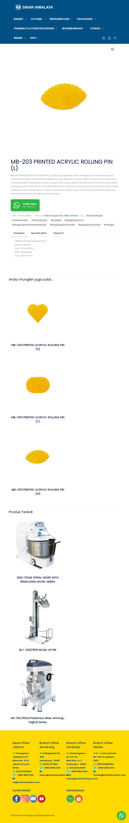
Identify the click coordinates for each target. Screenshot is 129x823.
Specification (39, 233)
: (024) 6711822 (50, 764)
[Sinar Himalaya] (34, 7)
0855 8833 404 (26, 775)
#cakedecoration (20, 220)
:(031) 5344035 (76, 767)
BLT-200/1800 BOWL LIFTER (37, 650)
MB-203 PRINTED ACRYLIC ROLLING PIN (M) (37, 492)
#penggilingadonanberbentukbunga (29, 225)
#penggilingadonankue (89, 225)
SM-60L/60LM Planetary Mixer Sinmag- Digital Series (38, 720)
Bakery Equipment (53, 215)
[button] (113, 49)
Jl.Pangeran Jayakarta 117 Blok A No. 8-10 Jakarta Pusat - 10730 (22, 760)
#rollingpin (109, 225)
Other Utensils (71, 215)
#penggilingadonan (74, 220)
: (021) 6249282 (23, 771)
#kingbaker (55, 220)
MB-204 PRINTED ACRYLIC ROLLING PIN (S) (37, 347)
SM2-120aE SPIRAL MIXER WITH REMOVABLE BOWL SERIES (38, 580)
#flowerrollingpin (39, 220)
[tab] (19, 233)
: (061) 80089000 (104, 764)
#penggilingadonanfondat (62, 225)
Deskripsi (19, 233)
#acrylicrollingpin (94, 215)
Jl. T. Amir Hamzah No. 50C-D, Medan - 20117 (104, 757)
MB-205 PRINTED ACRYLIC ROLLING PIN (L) (37, 419)
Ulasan (58, 233)
